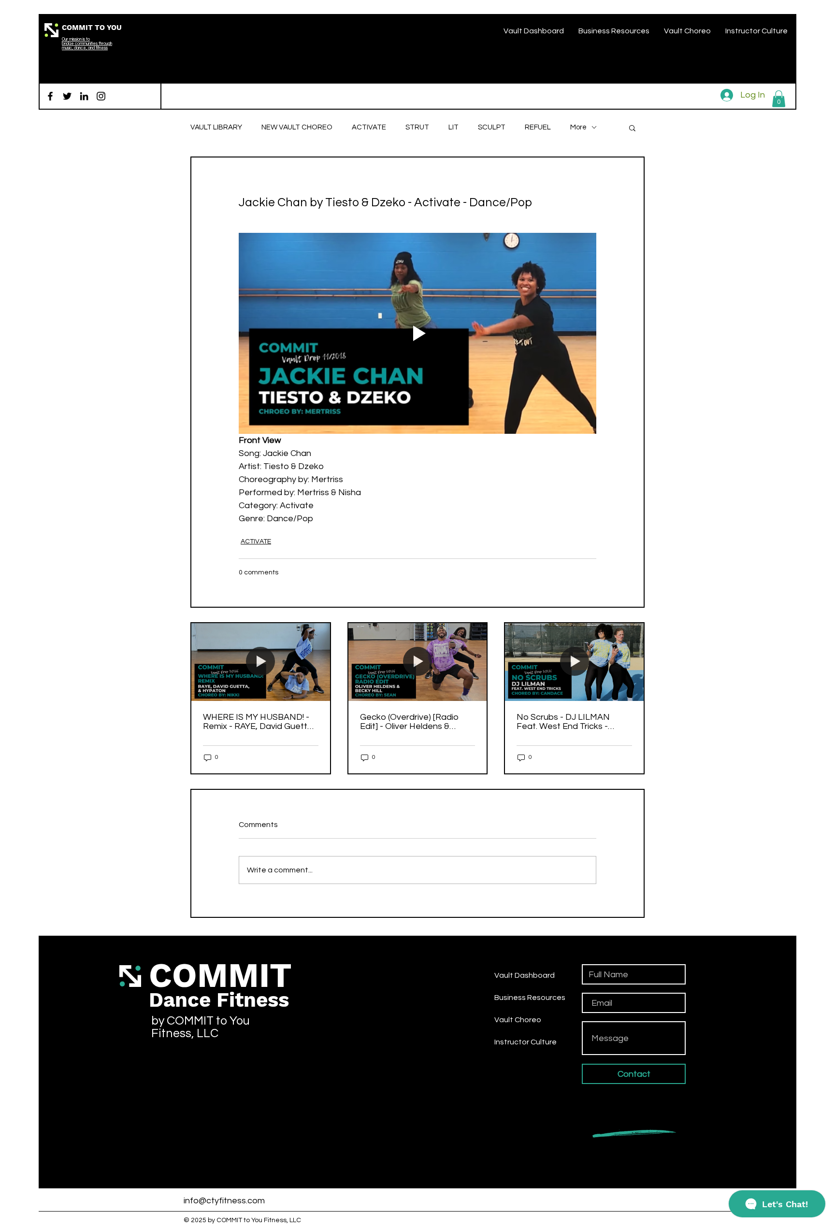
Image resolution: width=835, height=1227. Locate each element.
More (578, 127)
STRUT (417, 127)
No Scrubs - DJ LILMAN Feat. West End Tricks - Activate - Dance (563, 722)
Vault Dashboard (524, 975)
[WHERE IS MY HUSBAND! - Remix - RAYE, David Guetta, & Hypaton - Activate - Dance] (260, 662)
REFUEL (538, 127)
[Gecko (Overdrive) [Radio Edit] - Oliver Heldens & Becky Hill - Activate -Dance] (417, 662)
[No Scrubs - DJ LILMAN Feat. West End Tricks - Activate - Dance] (574, 662)
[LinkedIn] (84, 96)
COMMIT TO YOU (92, 27)
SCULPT (491, 127)
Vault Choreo (517, 1020)
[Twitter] (67, 96)
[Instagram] (101, 96)
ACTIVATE (369, 127)
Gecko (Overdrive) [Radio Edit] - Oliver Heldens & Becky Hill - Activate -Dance (415, 722)
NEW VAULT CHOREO (296, 127)
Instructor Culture (525, 1042)
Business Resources (529, 997)
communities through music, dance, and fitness (87, 46)
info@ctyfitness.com (224, 1200)
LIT (453, 127)
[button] (779, 98)
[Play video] (417, 333)
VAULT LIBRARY (216, 127)
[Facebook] (50, 96)
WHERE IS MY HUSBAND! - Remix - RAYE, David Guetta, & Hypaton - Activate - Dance (259, 722)
